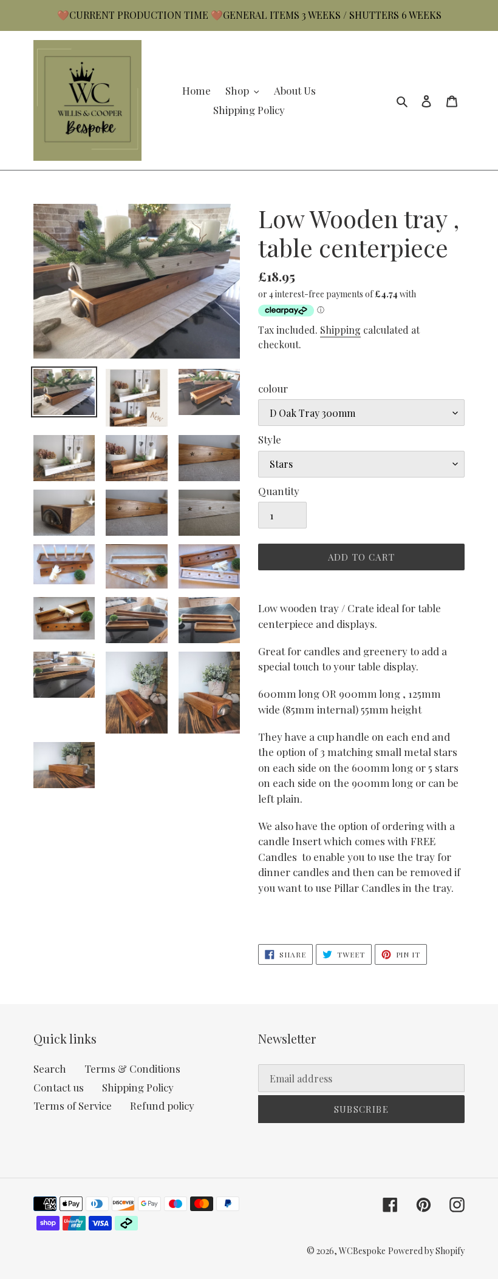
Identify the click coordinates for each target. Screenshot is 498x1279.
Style (269, 439)
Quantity (278, 491)
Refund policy (162, 1105)
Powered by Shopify (426, 1251)
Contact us (58, 1087)
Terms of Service (72, 1105)
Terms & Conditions (132, 1068)
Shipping (340, 329)
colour (273, 388)
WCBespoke (362, 1251)
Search (49, 1068)
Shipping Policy (138, 1087)
